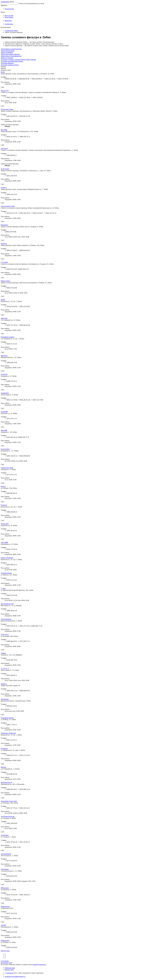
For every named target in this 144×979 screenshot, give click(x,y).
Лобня (3, 299)
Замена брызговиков (7, 51)
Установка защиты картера (10, 65)
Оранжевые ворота (7, 718)
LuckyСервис (5, 449)
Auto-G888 (4, 542)
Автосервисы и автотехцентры (11, 49)
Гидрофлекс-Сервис (7, 337)
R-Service (4, 505)
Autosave (4, 684)
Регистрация (9, 17)
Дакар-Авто (5, 524)
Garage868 (4, 411)
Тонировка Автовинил (8, 733)
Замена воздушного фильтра (10, 54)
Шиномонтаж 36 (6, 782)
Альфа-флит (5, 393)
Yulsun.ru (4, 243)
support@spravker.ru (39, 964)
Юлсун (3, 486)
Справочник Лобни (11, 30)
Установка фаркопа (7, 63)
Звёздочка (4, 318)
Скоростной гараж (7, 468)
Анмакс (3, 653)
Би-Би (3, 72)
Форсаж (3, 767)
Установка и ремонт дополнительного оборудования (18, 59)
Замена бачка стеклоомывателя (11, 56)
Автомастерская (6, 573)
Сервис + (4, 187)
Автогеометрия (6, 619)
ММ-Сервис (5, 888)
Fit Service (4, 374)
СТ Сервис (4, 262)
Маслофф (4, 130)
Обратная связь (10, 968)
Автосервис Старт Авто (9, 801)
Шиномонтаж (5, 906)
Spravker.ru (9, 973)
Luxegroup (4, 748)
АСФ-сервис (5, 169)
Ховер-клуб (5, 90)
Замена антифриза (7, 52)
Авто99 (3, 925)
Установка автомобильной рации (12, 61)
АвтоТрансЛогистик (8, 816)
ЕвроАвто (4, 355)
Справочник (5, 1)
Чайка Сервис (5, 281)
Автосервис (5, 699)
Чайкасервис (5, 940)
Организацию (9, 9)
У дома (3, 588)
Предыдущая (5, 951)
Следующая (5, 961)
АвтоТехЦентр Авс (7, 604)
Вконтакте (8, 20)
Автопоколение (6, 854)
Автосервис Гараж (7, 109)
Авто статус (5, 634)
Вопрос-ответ (9, 969)
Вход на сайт (9, 15)
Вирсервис (4, 225)
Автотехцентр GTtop (8, 206)
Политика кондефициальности (15, 976)
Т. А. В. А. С (5, 668)
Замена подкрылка (7, 58)
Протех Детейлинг (7, 558)
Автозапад (4, 148)
